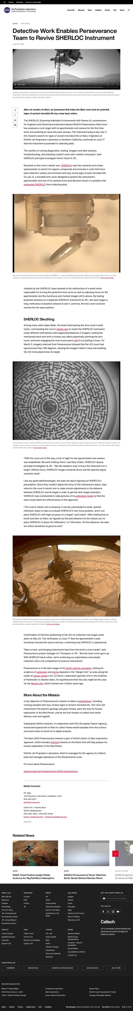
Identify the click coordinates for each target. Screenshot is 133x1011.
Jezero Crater (40, 675)
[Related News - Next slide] (115, 854)
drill (76, 340)
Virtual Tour (28, 937)
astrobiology (85, 701)
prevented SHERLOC (35, 184)
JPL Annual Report (9, 920)
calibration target (84, 496)
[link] (66, 233)
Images (70, 896)
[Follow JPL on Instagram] (113, 911)
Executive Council (9, 923)
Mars (48, 940)
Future (26, 903)
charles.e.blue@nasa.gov (56, 816)
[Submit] (103, 898)
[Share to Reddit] (15, 120)
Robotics (49, 957)
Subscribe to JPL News (52, 914)
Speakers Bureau (8, 937)
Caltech (11, 1007)
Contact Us (72, 955)
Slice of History (74, 916)
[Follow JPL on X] (108, 911)
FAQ (40, 1007)
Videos (70, 900)
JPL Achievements (9, 913)
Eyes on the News (53, 910)
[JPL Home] (24, 10)
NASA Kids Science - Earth (12, 992)
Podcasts (71, 906)
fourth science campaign (78, 668)
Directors (5, 900)
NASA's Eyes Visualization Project (102, 992)
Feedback (48, 1007)
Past (25, 900)
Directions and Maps (32, 940)
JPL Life (49, 933)
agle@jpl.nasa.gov (32, 802)
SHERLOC (66, 165)
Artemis (55, 742)
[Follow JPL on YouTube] (117, 911)
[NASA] (7, 10)
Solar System (51, 903)
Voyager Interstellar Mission (100, 995)
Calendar (5, 940)
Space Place (94, 988)
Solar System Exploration (55, 995)
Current (27, 896)
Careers (5, 903)
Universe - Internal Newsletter (75, 943)
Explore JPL (6, 943)
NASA (4, 1007)
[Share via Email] (15, 124)
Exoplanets (50, 950)
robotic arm (62, 329)
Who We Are (6, 896)
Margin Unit (37, 683)
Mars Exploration (52, 992)
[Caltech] (108, 921)
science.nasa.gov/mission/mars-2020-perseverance (51, 771)
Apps (70, 910)
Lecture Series (7, 933)
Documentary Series (10, 916)
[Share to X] (15, 115)
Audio (70, 903)
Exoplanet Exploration (54, 988)
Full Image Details (106, 278)
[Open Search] (128, 10)
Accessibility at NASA (76, 952)
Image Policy (30, 1007)
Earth (48, 900)
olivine (55, 672)
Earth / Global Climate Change (14, 995)
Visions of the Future (76, 913)
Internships (6, 906)
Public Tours (28, 933)
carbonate (41, 672)
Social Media (73, 948)
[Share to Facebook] (15, 110)
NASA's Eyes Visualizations (73, 938)
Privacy (20, 1007)
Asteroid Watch (74, 933)
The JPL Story (7, 910)
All (25, 906)
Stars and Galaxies (53, 906)
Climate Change (52, 947)
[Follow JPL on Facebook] (103, 911)
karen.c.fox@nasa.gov (33, 816)
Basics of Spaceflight (10, 988)
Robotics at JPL (74, 920)
